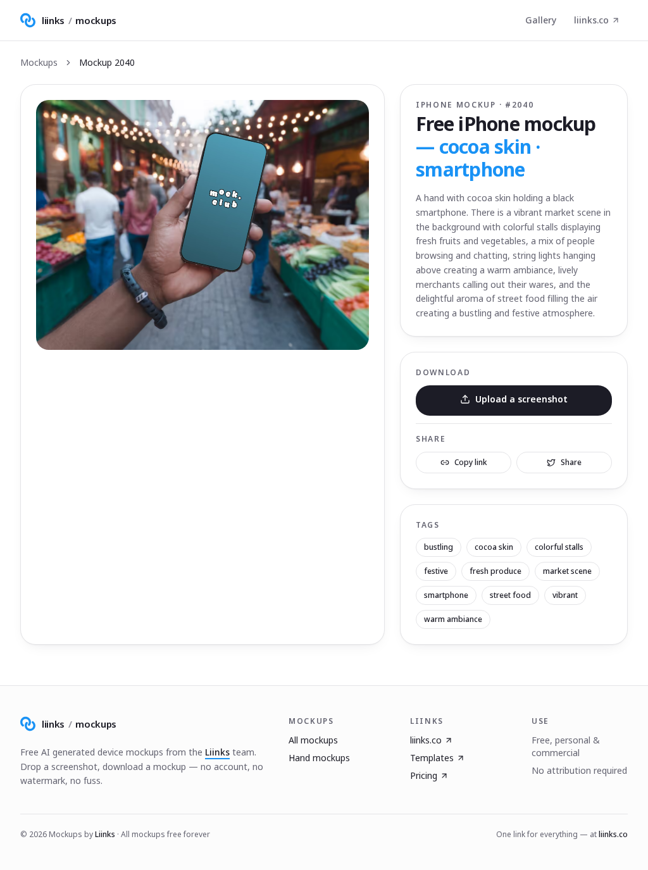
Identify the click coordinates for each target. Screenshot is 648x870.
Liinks (217, 752)
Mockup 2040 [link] (107, 62)
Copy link (470, 462)
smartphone (446, 595)
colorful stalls (559, 547)
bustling (438, 547)
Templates (432, 758)
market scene (567, 571)
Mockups (39, 62)
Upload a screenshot (521, 399)
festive (436, 571)
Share (571, 462)
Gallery (540, 20)
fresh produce (495, 571)
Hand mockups (319, 758)
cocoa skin (494, 547)
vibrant (565, 595)
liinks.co (591, 20)
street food (510, 595)
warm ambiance (453, 619)
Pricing (423, 775)
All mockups (313, 740)
